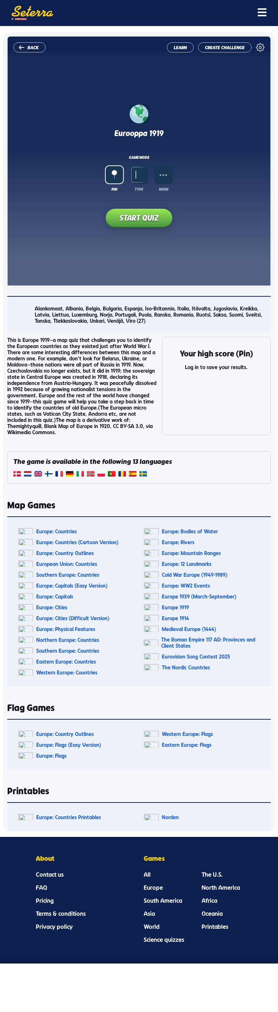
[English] (38, 474)
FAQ (41, 887)
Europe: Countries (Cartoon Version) (77, 542)
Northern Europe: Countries (67, 640)
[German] (69, 474)
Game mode (139, 157)
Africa (209, 900)
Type (139, 189)
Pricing (45, 900)
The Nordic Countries (186, 667)
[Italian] (80, 474)
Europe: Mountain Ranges (191, 553)
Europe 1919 (175, 607)
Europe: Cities (51, 607)
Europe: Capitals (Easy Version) (72, 586)
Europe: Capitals (54, 596)
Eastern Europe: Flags (186, 745)
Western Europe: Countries (66, 672)
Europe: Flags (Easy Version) (68, 745)
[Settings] (260, 47)
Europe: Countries (56, 531)
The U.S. (212, 874)
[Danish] (17, 474)
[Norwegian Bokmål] (90, 474)
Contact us (50, 874)
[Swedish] (143, 474)
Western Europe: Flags (187, 734)
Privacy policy (54, 926)
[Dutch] (27, 474)
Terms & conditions (61, 913)
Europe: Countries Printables (68, 817)
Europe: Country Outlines (65, 553)
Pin (114, 189)
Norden (170, 817)
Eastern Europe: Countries (66, 662)
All (147, 874)
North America (221, 887)
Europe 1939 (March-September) (199, 596)
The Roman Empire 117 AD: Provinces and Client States (208, 642)
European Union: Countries (66, 564)
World (152, 926)
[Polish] (101, 474)
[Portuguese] (111, 474)
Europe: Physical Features (65, 629)
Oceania (212, 913)
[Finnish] (48, 474)
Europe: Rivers (178, 542)
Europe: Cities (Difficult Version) (72, 618)
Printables (215, 926)
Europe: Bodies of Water (190, 531)
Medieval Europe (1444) (189, 629)
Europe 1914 (175, 618)
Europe (153, 887)
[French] (59, 474)
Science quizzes (164, 939)
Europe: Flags (51, 756)
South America (163, 900)
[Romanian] (122, 474)
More (163, 189)
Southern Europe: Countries (67, 575)
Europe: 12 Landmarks (186, 564)
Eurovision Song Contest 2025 (196, 656)
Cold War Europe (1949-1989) (194, 575)
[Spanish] (132, 474)
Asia (149, 913)
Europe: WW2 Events (186, 586)
